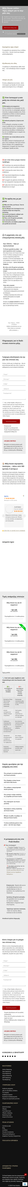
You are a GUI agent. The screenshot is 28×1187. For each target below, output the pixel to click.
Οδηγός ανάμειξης (7, 1113)
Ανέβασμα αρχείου (7, 1094)
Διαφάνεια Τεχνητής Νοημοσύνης (11, 1136)
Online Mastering (7, 1069)
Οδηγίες (4, 1109)
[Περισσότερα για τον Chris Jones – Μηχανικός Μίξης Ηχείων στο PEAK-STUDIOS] (14, 320)
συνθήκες (5, 1130)
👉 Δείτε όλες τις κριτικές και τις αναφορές (13, 530)
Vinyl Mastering (6, 1073)
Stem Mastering (6, 1071)
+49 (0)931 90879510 (10, 441)
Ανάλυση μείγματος (7, 1088)
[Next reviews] (24, 515)
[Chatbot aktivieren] (25, 1175)
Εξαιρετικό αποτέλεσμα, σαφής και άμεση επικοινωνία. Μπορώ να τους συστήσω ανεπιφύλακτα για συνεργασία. (14, 517)
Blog (3, 1128)
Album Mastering (7, 1075)
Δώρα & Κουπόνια (7, 1117)
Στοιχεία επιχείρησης (8, 1132)
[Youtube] (7, 1056)
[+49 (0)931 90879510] (5, 438)
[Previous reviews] (3, 515)
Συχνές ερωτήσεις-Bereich (14, 870)
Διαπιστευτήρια (6, 1107)
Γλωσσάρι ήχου (6, 1111)
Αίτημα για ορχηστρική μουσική (10, 1098)
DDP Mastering (6, 1077)
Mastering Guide (6, 1115)
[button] (10, 28)
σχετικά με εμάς (6, 1126)
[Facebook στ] (3, 1056)
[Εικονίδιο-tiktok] (10, 1056)
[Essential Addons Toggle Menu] (26, 3)
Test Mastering (6, 1079)
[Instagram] (5, 1056)
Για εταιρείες (5, 1092)
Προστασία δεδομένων (8, 1134)
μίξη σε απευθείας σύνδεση (9, 1090)
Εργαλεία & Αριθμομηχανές (9, 1096)
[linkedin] (12, 1056)
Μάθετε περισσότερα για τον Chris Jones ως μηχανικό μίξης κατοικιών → (14, 328)
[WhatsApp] (15, 1056)
